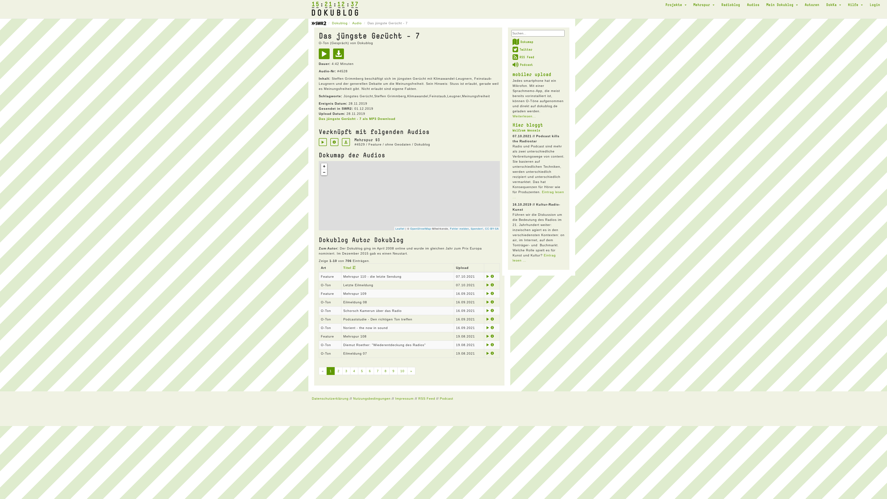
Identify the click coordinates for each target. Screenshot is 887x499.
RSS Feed (526, 57)
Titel (347, 268)
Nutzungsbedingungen (372, 398)
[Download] (339, 55)
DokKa (832, 5)
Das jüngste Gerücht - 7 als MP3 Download (357, 119)
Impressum (404, 398)
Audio (357, 23)
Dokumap (526, 42)
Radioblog (730, 5)
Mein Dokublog (781, 5)
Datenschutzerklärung (330, 398)
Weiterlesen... (524, 116)
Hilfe (854, 5)
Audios (753, 5)
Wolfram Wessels (526, 130)
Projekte (674, 5)
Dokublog (340, 23)
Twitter (525, 49)
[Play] (325, 55)
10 (402, 371)
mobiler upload (532, 74)
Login (875, 5)
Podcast (526, 65)
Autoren (812, 5)
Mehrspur (702, 5)
